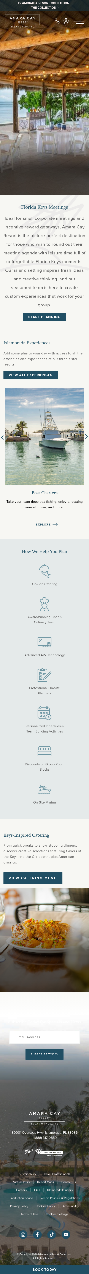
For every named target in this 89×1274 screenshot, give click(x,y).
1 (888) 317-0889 (44, 1137)
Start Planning (44, 316)
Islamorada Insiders (60, 1190)
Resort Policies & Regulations (60, 1198)
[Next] (86, 436)
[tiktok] (51, 1238)
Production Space (21, 1198)
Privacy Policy (19, 1206)
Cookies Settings (57, 1214)
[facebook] (37, 1238)
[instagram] (23, 1238)
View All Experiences (31, 374)
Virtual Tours (21, 1182)
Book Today (44, 1269)
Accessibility (70, 1206)
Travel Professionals (56, 1174)
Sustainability (27, 1174)
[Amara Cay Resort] (22, 21)
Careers (21, 1190)
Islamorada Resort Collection (43, 3)
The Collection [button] (43, 7)
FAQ (37, 1190)
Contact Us (68, 1182)
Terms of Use (29, 1214)
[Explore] (44, 436)
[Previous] (3, 436)
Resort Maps (45, 1182)
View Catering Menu (33, 878)
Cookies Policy (45, 1206)
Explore (43, 525)
